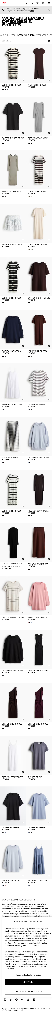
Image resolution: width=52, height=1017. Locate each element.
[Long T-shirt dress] (13, 63)
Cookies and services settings (28, 992)
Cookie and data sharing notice (28, 975)
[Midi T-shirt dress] (39, 63)
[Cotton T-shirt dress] (13, 116)
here (32, 11)
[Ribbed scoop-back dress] (39, 116)
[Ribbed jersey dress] (13, 755)
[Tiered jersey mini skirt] (13, 223)
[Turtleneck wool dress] (13, 542)
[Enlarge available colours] (3, 143)
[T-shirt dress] (39, 755)
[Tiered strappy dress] (13, 382)
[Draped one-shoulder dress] (13, 702)
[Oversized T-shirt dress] (39, 382)
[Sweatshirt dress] (13, 329)
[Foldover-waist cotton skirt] (13, 436)
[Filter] (48, 41)
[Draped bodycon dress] (39, 649)
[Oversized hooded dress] (39, 436)
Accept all (28, 982)
